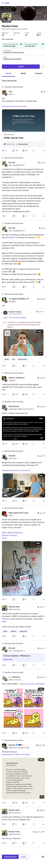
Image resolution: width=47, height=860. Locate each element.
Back (7, 3)
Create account (10, 857)
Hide (39, 331)
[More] (43, 150)
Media (23, 73)
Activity (8, 73)
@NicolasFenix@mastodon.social (13, 29)
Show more (8, 659)
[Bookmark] (33, 150)
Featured (38, 73)
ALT (42, 438)
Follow (21, 67)
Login (23, 857)
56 (3, 35)
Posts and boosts (9, 81)
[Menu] (43, 66)
